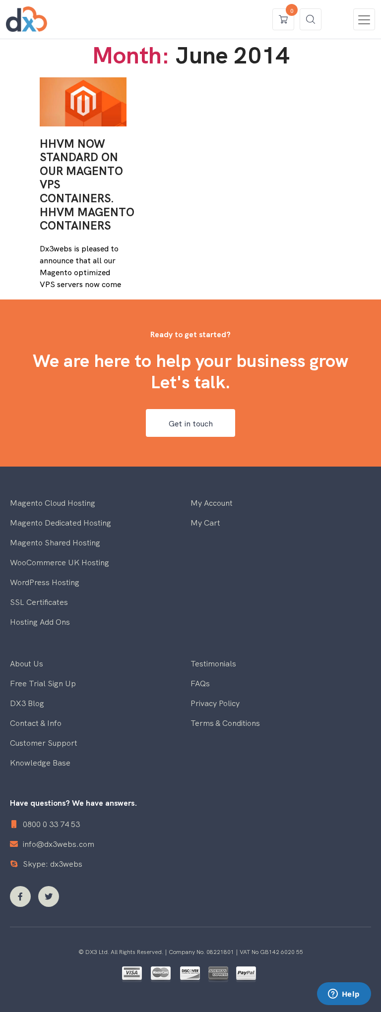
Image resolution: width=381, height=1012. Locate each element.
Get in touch (191, 422)
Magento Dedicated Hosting (60, 522)
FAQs (200, 682)
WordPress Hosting (44, 581)
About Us (26, 662)
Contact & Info (36, 722)
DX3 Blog (27, 702)
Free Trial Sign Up (43, 682)
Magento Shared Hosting (55, 541)
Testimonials (213, 662)
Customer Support (43, 742)
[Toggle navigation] (364, 19)
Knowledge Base (40, 762)
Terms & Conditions (225, 722)
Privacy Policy (215, 702)
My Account (211, 502)
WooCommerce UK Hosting (59, 561)
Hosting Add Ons (40, 621)
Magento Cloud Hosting (52, 502)
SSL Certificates (39, 601)
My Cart (205, 522)
